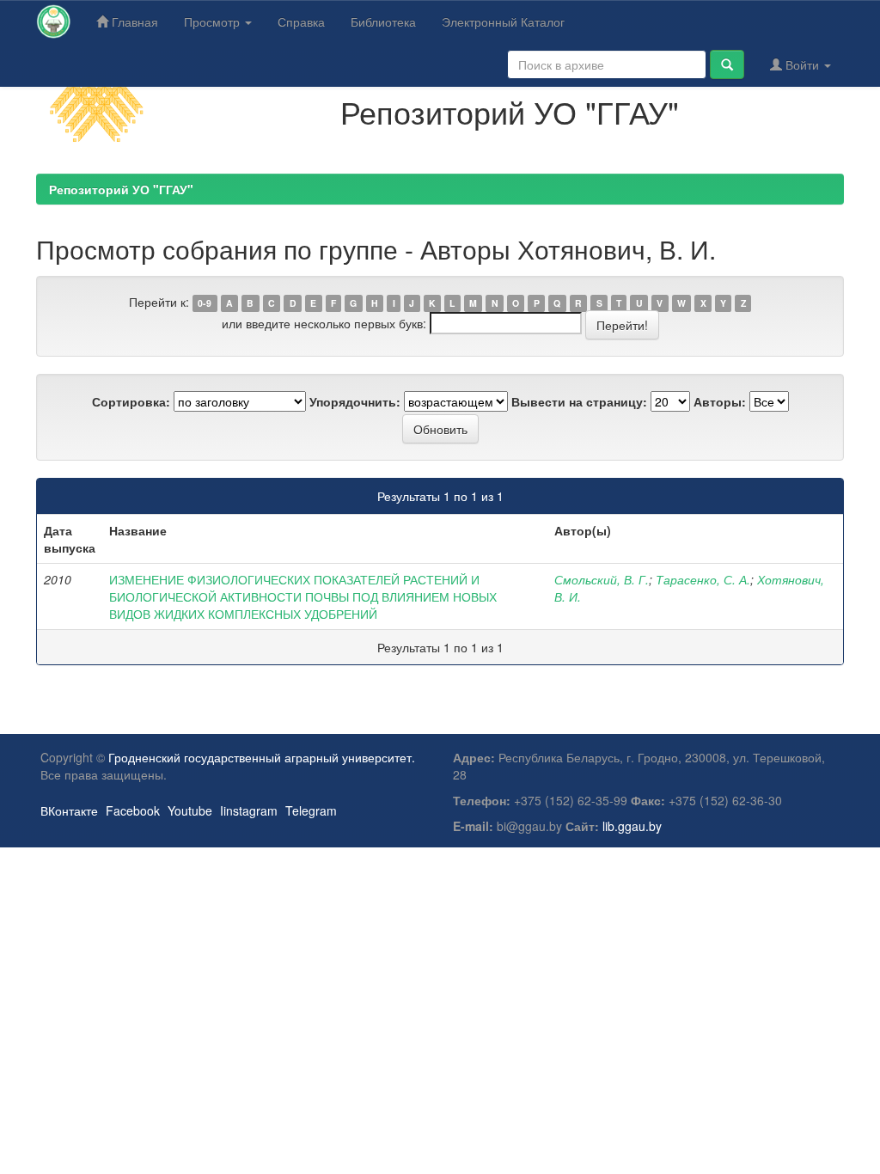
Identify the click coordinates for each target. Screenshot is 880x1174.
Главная (133, 21)
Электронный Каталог (503, 21)
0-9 (204, 303)
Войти (802, 64)
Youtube (190, 810)
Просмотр (213, 21)
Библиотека (383, 21)
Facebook (133, 810)
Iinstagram (249, 810)
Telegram (311, 810)
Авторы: (720, 401)
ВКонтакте (69, 810)
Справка (301, 21)
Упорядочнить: (354, 401)
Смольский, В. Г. (601, 579)
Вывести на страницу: (579, 401)
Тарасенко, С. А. (703, 579)
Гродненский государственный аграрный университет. (261, 757)
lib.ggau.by (632, 826)
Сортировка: (131, 401)
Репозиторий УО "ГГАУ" (121, 189)
